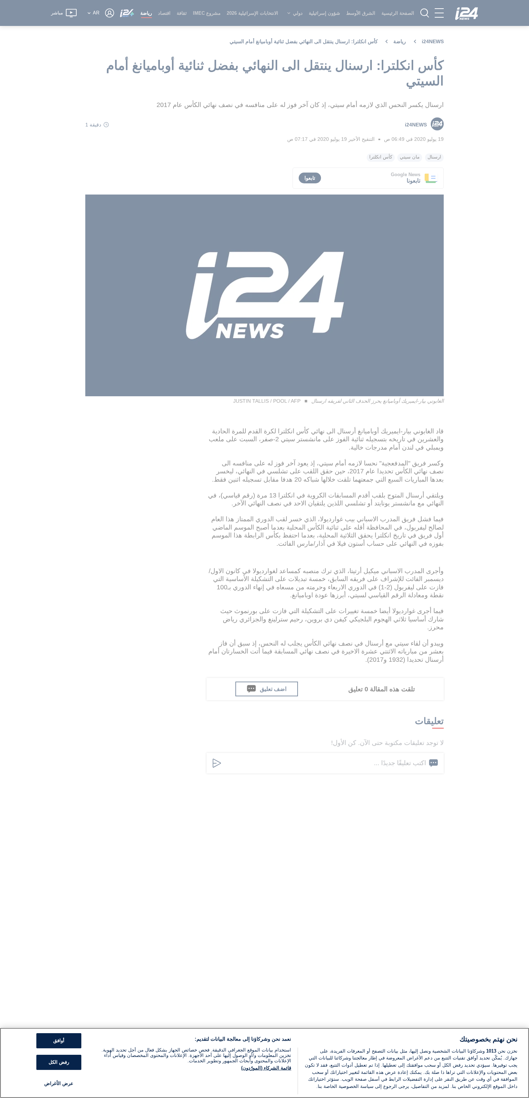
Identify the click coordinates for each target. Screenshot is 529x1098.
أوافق (58, 1041)
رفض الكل (59, 1062)
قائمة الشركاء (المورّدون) (266, 1068)
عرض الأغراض (58, 1083)
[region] (264, 1063)
